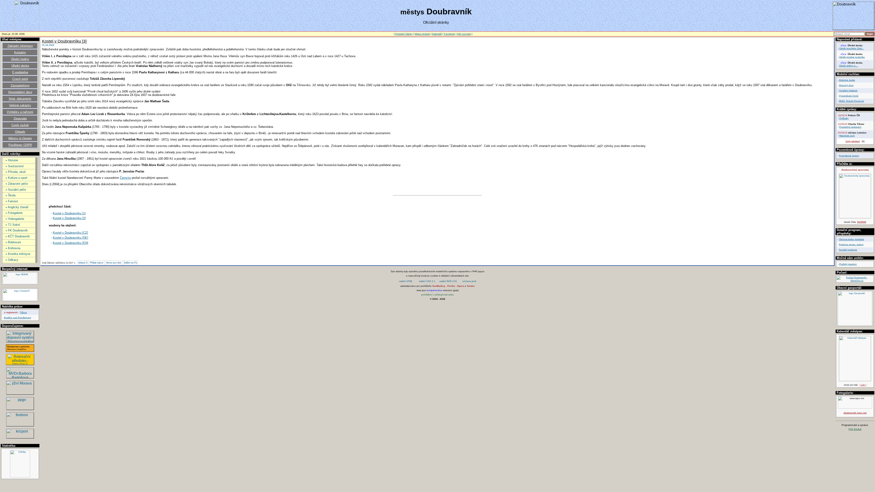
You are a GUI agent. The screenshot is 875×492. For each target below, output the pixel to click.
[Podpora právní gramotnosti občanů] (20, 408)
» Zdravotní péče (16, 183)
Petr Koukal (855, 429)
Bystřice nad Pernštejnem (17, 317)
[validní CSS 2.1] (427, 281)
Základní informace (20, 46)
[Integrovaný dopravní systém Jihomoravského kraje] (20, 341)
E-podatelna (20, 72)
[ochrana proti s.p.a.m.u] (469, 281)
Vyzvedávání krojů (848, 96)
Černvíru (125, 177)
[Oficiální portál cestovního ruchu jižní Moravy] (20, 393)
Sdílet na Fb (130, 262)
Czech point (20, 79)
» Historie (11, 160)
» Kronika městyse (17, 254)
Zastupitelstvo (20, 85)
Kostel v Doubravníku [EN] (70, 243)
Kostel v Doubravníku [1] (69, 213)
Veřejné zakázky (20, 105)
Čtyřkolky (844, 118)
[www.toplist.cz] (20, 476)
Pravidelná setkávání (850, 127)
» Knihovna (12, 248)
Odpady (20, 131)
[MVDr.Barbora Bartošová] (20, 377)
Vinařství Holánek (848, 90)
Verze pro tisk (113, 262)
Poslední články (404, 34)
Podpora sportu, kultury (851, 244)
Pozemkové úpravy (849, 155)
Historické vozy (847, 135)
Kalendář (437, 34)
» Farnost (11, 201)
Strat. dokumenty (20, 98)
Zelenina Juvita (847, 80)
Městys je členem (20, 138)
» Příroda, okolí (15, 172)
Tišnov (23, 312)
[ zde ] (863, 385)
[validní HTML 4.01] (406, 281)
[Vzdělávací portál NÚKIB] (20, 283)
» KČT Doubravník (17, 236)
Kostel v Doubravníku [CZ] (70, 232)
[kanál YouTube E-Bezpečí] (20, 300)
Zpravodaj (20, 118)
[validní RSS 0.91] (448, 281)
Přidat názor (96, 262)
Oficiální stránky (436, 22)
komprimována (434, 290)
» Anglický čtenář (16, 207)
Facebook (449, 34)
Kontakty (20, 52)
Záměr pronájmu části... (851, 48)
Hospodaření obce (20, 92)
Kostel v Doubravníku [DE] (70, 237)
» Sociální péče (15, 189)
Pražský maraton (848, 264)
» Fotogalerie (14, 213)
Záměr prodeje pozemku (852, 57)
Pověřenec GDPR (20, 145)
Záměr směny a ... (848, 65)
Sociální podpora (848, 250)
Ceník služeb (20, 125)
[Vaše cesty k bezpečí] (20, 425)
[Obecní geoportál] (855, 324)
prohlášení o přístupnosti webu (437, 294)
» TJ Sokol (12, 224)
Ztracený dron (846, 85)
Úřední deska (20, 65)
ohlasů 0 (83, 262)
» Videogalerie (14, 218)
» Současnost (14, 166)
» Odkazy (11, 259)
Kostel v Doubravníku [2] (69, 218)
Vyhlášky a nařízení (20, 112)
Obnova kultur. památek (851, 239)
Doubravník (436, 11)
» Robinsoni (13, 242)
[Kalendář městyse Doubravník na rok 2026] (855, 380)
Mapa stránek (422, 34)
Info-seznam (464, 34)
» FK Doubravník (16, 230)
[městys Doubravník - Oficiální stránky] (26, 29)
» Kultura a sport (16, 177)
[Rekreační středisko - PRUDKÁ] (20, 363)
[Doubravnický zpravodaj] (855, 217)
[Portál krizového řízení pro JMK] (20, 437)
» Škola (10, 195)
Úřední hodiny (20, 59)
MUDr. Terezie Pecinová (851, 101)
